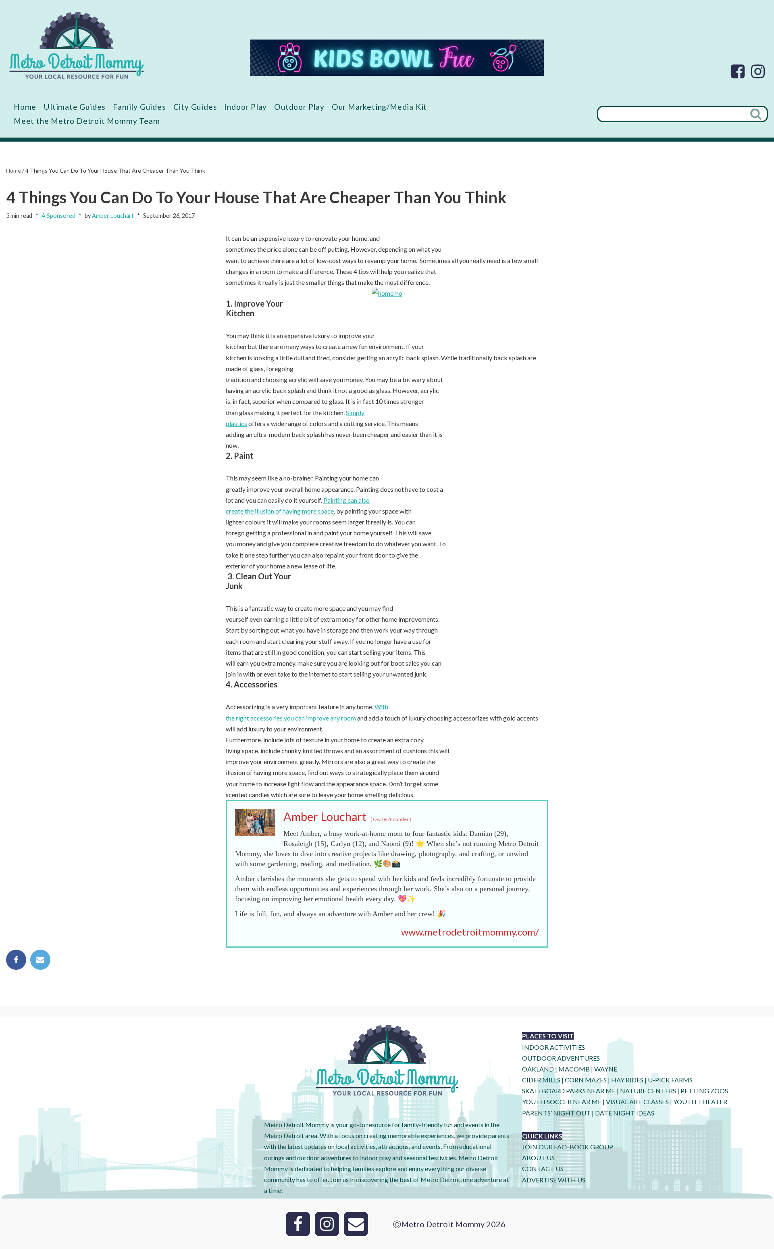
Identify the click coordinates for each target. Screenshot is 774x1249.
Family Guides (139, 106)
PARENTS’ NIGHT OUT (556, 1113)
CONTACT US (543, 1168)
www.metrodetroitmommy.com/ (470, 932)
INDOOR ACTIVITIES (553, 1047)
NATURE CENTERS (648, 1090)
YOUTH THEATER (700, 1101)
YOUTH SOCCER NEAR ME (561, 1101)
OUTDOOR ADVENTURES (561, 1058)
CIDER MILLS (541, 1080)
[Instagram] (758, 71)
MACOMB (574, 1069)
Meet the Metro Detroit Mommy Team (87, 120)
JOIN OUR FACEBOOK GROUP (567, 1147)
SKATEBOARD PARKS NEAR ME (569, 1090)
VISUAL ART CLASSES (637, 1101)
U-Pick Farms (670, 1080)
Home (25, 106)
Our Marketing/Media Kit (379, 106)
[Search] (756, 114)
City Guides (195, 106)
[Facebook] (738, 71)
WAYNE (605, 1069)
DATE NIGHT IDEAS (624, 1113)
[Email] (40, 960)
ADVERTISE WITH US (553, 1180)
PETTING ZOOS (704, 1090)
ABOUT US (538, 1157)
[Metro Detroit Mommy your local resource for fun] (76, 45)
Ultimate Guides (75, 106)
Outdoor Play (299, 106)
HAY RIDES (627, 1080)
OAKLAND (538, 1069)
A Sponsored (58, 215)
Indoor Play (245, 106)
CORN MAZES (586, 1080)
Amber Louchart (113, 215)
